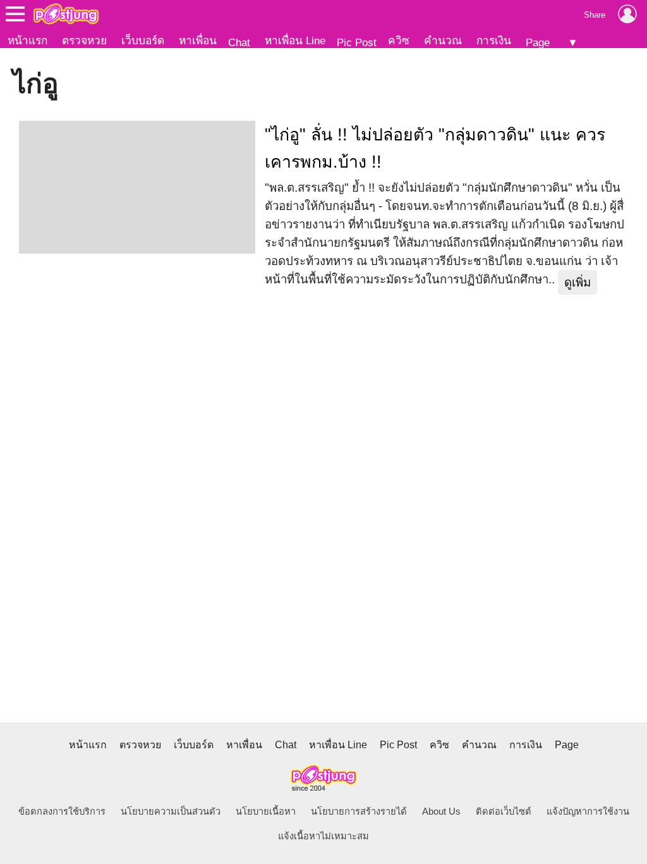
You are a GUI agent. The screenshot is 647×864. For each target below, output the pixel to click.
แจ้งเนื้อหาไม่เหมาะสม (323, 836)
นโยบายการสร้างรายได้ (359, 811)
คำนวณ (443, 40)
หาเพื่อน (198, 40)
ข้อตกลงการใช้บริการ (62, 811)
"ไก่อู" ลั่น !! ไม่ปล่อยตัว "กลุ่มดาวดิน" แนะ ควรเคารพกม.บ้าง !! (435, 148)
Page (538, 42)
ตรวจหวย (84, 40)
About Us (441, 811)
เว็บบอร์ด (142, 40)
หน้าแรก (27, 40)
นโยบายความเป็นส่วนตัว (171, 811)
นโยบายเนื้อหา (266, 811)
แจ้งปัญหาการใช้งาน (588, 811)
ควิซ (398, 40)
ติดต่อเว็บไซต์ (503, 811)
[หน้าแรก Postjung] (66, 14)
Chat (239, 42)
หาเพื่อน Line (295, 40)
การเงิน (493, 40)
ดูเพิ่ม (577, 282)
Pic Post (357, 42)
